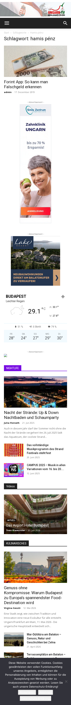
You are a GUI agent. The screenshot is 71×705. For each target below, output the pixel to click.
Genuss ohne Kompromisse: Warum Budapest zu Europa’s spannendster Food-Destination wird (33, 595)
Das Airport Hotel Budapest (27, 525)
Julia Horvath (12, 422)
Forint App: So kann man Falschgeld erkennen (26, 84)
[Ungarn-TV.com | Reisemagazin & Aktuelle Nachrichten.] (35, 9)
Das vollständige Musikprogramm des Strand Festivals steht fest (45, 449)
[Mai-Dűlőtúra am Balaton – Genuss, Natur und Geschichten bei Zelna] (14, 639)
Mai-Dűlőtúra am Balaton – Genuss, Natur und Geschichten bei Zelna (44, 638)
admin (8, 92)
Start (6, 32)
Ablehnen (45, 692)
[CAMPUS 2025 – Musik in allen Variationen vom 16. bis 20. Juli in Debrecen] (14, 470)
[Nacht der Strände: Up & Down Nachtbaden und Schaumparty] (35, 392)
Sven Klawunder (15, 530)
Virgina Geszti (12, 607)
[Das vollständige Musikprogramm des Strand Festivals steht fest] (14, 450)
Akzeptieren (27, 692)
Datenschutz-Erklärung (35, 698)
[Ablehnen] (66, 681)
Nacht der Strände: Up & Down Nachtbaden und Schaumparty (31, 415)
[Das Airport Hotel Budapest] (35, 514)
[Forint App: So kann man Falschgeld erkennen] (35, 61)
